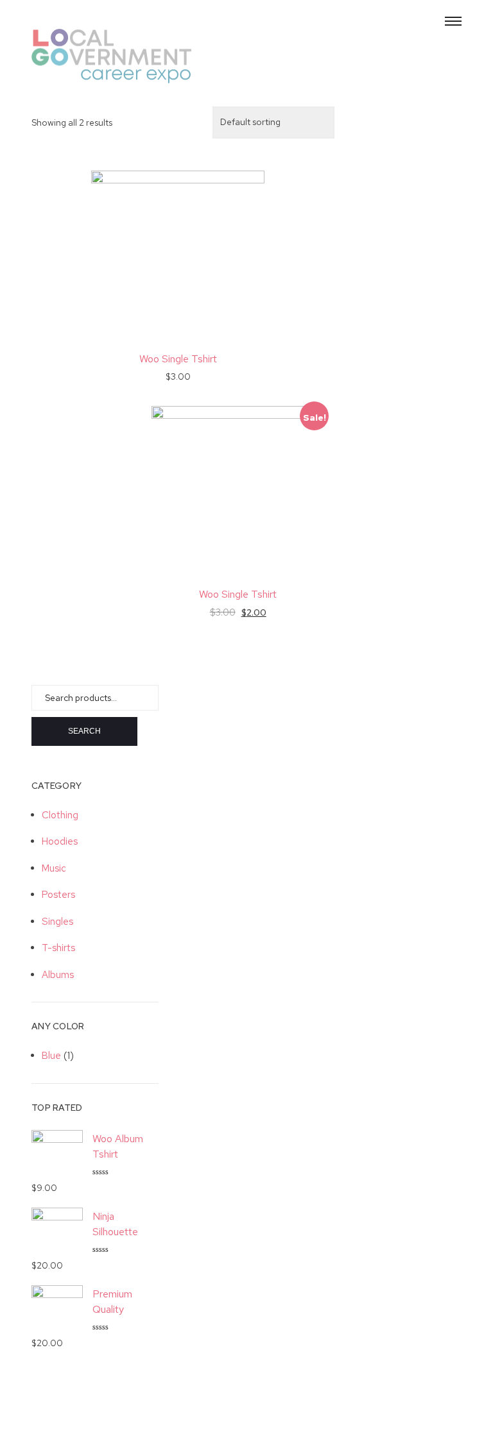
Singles (57, 921)
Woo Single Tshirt (178, 359)
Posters (58, 894)
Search (84, 731)
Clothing (60, 815)
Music (54, 868)
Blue (51, 1055)
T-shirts (58, 947)
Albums (58, 974)
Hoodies (60, 841)
